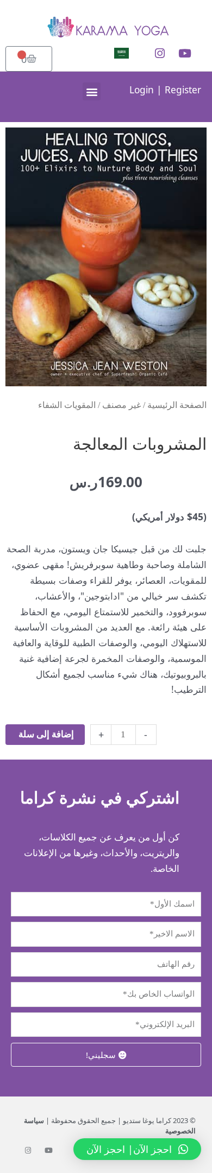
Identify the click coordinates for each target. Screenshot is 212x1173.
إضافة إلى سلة (45, 734)
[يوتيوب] (184, 53)
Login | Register (165, 89)
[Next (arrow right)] (193, 586)
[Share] (60, 12)
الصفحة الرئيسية (177, 405)
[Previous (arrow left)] (19, 586)
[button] (92, 91)
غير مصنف (121, 405)
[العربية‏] (129, 53)
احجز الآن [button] (129, 1149)
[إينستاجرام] (159, 53)
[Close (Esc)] (36, 12)
